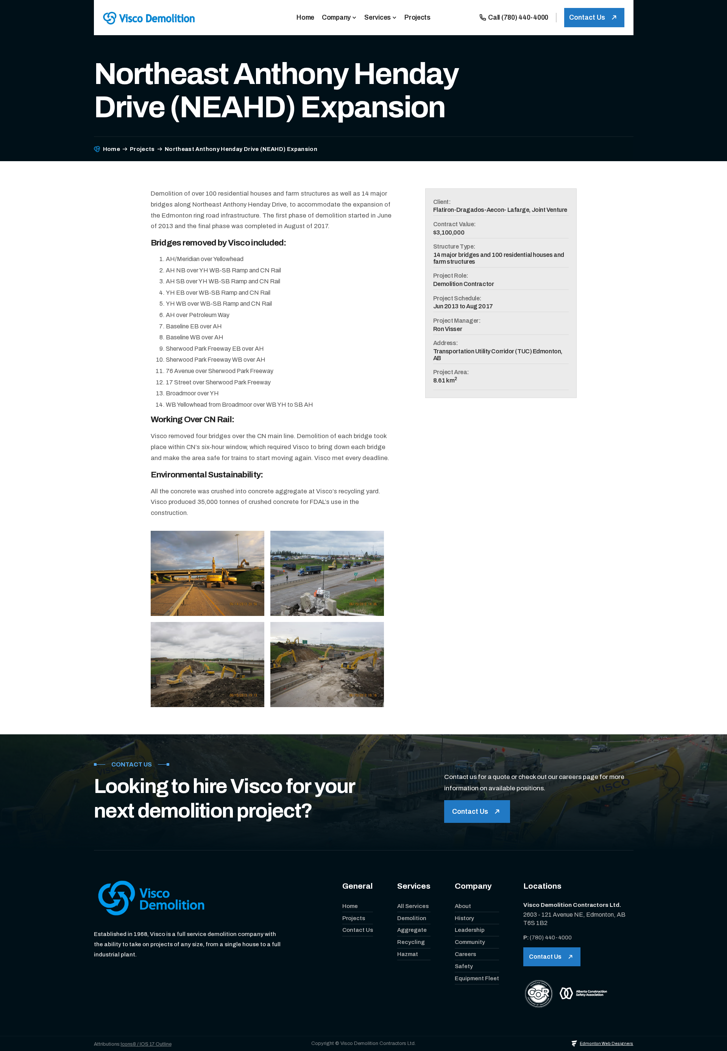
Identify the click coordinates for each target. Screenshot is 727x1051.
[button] (339, 17)
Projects (142, 149)
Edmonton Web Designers (606, 1043)
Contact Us (357, 930)
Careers (465, 954)
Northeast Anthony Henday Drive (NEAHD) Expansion (241, 149)
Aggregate (412, 930)
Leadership (470, 930)
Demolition (411, 918)
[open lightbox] (207, 573)
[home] (149, 17)
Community (470, 942)
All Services (413, 906)
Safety (464, 966)
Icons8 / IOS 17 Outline (146, 1044)
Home (350, 906)
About (463, 906)
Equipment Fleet (477, 978)
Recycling (411, 942)
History (464, 918)
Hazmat (407, 954)
